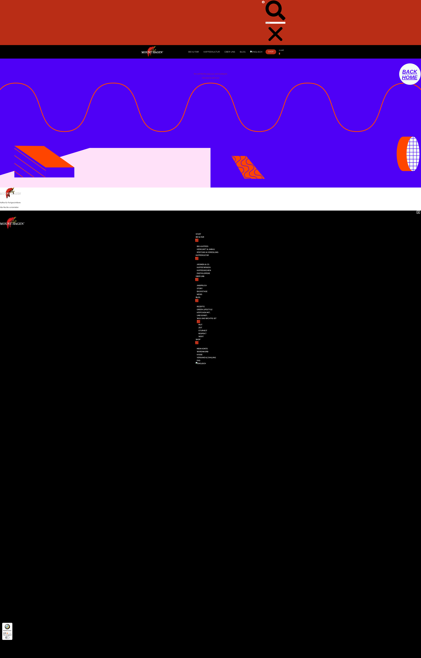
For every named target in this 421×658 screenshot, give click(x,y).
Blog (242, 52)
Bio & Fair (193, 52)
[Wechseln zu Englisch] (256, 52)
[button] (275, 10)
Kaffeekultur (212, 52)
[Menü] (11, 624)
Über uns (229, 52)
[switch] (7, 637)
